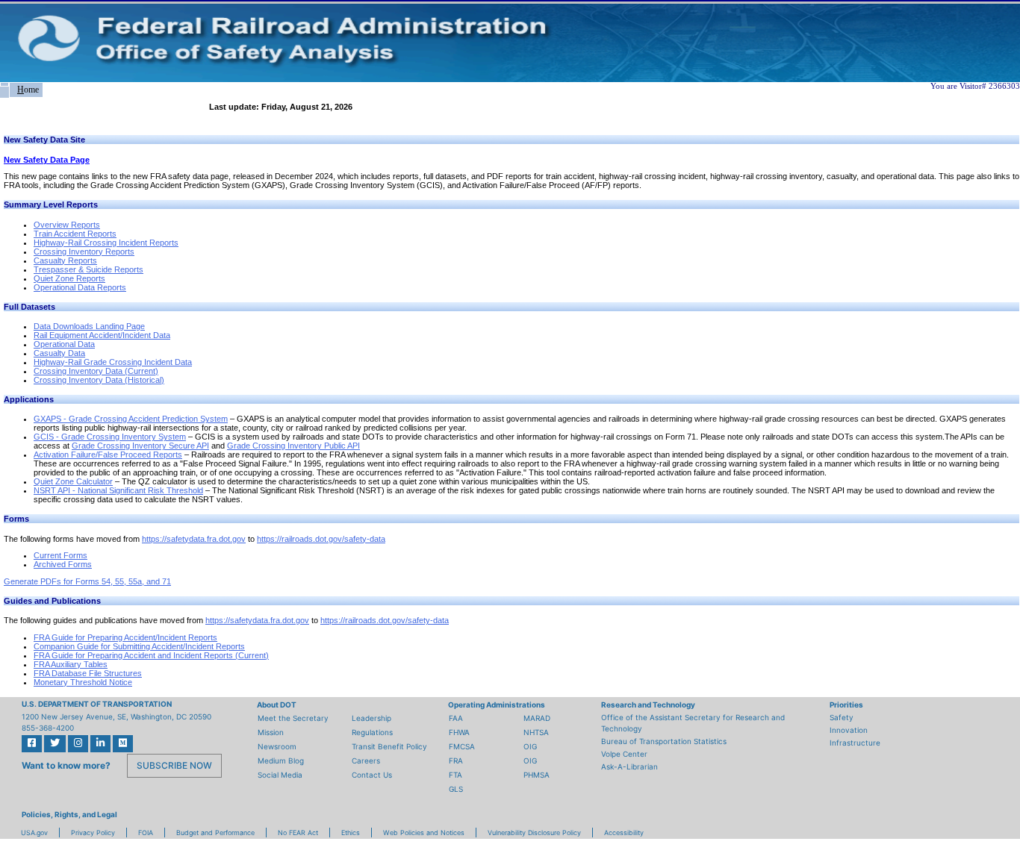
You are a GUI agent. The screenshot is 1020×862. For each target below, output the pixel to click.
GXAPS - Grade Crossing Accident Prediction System (131, 418)
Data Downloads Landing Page (89, 326)
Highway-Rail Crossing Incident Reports (106, 242)
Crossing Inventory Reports (84, 251)
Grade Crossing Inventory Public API (293, 445)
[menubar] (21, 90)
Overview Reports (67, 224)
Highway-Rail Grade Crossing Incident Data (113, 361)
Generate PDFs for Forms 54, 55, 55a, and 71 (87, 581)
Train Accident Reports (75, 233)
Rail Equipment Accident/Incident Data (102, 335)
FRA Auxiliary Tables (71, 664)
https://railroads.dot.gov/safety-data (321, 538)
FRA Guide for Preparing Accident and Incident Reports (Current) (151, 655)
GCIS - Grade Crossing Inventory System (110, 436)
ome (28, 89)
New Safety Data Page (47, 159)
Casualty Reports (65, 260)
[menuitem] (4, 84)
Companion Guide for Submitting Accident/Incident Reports (139, 646)
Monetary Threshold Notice (83, 682)
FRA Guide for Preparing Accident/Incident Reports (125, 637)
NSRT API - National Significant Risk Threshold (118, 490)
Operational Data (64, 344)
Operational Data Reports (80, 287)
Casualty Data (59, 353)
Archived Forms (63, 564)
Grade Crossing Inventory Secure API (140, 445)
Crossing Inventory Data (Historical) (99, 379)
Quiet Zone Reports (69, 278)
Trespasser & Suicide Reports (88, 269)
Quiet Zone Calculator (73, 481)
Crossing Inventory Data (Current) (96, 370)
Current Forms (60, 555)
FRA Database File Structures (88, 673)
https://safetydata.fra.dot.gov (194, 538)
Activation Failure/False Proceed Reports (108, 454)
